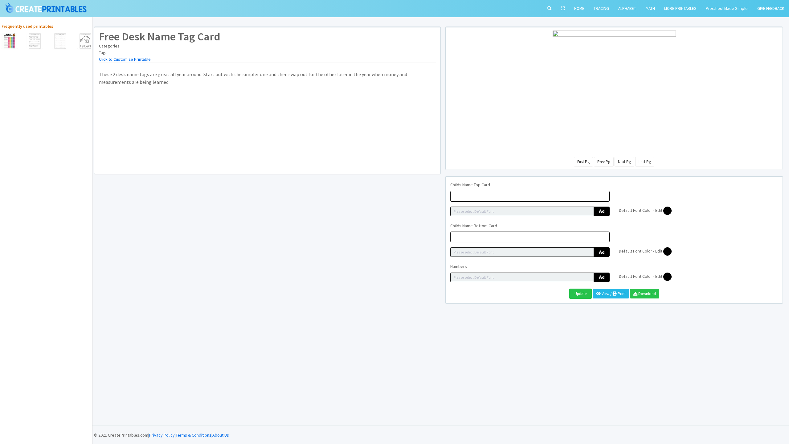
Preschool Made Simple (727, 8)
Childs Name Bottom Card (473, 225)
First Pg (583, 161)
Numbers (458, 266)
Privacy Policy (162, 435)
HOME (579, 8)
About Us (220, 435)
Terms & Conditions (193, 435)
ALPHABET (627, 8)
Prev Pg (603, 161)
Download (646, 293)
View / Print (613, 293)
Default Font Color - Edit (641, 210)
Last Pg (645, 161)
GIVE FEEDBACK (770, 8)
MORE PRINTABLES (680, 8)
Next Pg (624, 161)
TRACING (601, 8)
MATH (650, 8)
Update (580, 293)
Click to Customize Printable (125, 59)
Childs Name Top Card (470, 184)
